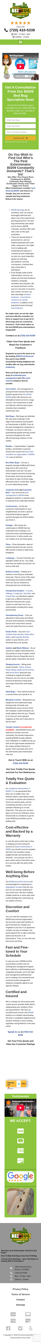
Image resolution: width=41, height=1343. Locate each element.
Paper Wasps (11, 670)
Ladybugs (10, 558)
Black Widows (23, 648)
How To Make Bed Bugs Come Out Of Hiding (19, 1256)
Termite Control (12, 727)
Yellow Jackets (25, 667)
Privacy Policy (20, 1289)
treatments (10, 367)
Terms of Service (20, 1294)
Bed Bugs (10, 416)
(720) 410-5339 (19, 113)
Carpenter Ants (12, 490)
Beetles (9, 446)
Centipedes (18, 593)
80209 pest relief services (19, 882)
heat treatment (17, 308)
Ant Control (11, 389)
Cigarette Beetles (22, 637)
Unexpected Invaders (15, 591)
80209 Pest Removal (24, 356)
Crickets (29, 591)
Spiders (9, 648)
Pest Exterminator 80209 (19, 164)
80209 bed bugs (17, 210)
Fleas (8, 544)
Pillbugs (9, 593)
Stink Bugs (10, 692)
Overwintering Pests (14, 615)
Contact (20, 1299)
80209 (30, 1012)
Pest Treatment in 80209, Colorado (21, 179)
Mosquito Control (13, 700)
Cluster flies (10, 596)
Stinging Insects (13, 664)
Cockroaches (11, 506)
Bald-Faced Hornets (25, 670)
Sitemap (20, 1305)
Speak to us (14, 1032)
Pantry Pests (11, 632)
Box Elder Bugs (12, 463)
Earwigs (9, 525)
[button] (20, 42)
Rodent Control (12, 572)
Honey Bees (14, 673)
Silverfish (27, 593)
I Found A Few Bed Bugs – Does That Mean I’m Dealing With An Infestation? (19, 1260)
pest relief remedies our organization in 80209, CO (20, 454)
